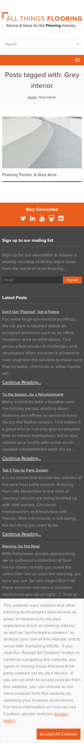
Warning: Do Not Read (20, 546)
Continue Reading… (21, 382)
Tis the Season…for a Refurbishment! (32, 394)
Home (32, 97)
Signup (72, 280)
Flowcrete (5, 60)
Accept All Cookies (58, 734)
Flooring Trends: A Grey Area (29, 174)
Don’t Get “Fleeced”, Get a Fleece (30, 311)
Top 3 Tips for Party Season (25, 470)
